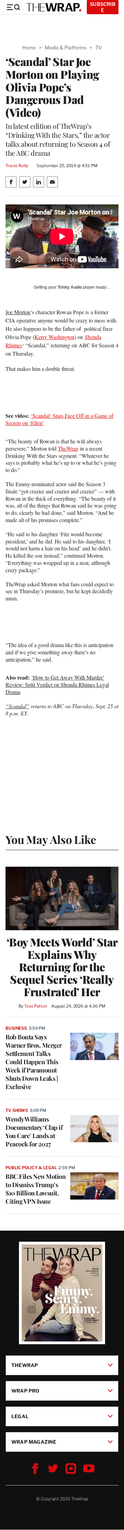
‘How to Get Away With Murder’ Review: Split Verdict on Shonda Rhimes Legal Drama (57, 684)
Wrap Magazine (33, 1442)
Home (29, 47)
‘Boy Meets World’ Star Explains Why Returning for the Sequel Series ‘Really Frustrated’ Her (62, 967)
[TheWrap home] (53, 7)
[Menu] (13, 7)
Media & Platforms (65, 47)
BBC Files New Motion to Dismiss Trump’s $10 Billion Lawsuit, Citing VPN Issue (35, 1188)
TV (98, 47)
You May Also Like (51, 839)
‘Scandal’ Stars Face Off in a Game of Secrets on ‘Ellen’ (59, 419)
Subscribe (102, 7)
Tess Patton (35, 1006)
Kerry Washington (54, 336)
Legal (20, 1416)
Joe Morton (18, 312)
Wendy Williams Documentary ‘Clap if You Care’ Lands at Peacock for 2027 (34, 1131)
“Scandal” (17, 706)
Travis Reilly (17, 165)
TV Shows (17, 1110)
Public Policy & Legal (31, 1167)
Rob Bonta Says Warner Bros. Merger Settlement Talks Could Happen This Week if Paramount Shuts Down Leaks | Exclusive (34, 1062)
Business (16, 1028)
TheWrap (68, 448)
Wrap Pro (25, 1391)
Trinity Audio (70, 287)
